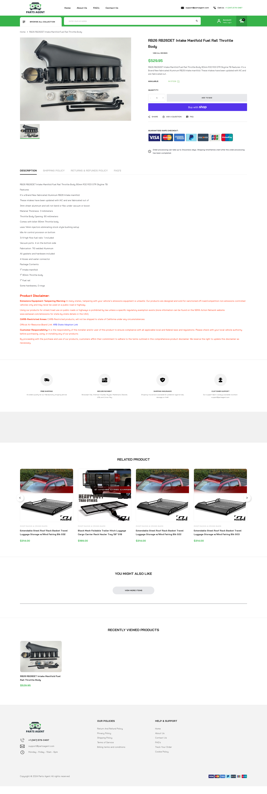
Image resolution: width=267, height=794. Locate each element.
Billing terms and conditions (111, 747)
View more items (133, 590)
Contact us (112, 7)
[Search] (197, 21)
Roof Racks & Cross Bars (33, 526)
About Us (160, 733)
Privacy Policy (104, 733)
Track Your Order (163, 747)
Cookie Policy (162, 751)
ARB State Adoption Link (65, 324)
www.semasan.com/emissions (35, 314)
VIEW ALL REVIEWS (160, 53)
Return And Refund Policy (110, 728)
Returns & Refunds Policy (89, 170)
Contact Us (161, 737)
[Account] (219, 21)
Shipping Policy (54, 170)
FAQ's (96, 7)
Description (28, 170)
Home (67, 7)
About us (82, 7)
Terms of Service (105, 742)
